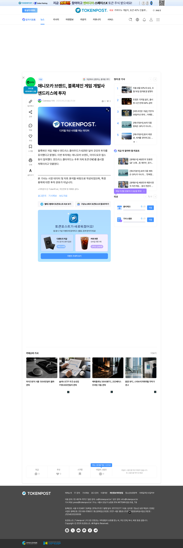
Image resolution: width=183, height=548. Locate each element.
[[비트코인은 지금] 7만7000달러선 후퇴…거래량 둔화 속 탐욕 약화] (127, 115)
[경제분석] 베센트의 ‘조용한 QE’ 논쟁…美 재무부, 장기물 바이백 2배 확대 (141, 163)
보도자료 (63, 195)
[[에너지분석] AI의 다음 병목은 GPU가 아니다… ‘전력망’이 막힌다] (127, 127)
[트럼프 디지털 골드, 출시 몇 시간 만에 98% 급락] (127, 104)
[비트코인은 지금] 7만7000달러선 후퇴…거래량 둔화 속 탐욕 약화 (143, 114)
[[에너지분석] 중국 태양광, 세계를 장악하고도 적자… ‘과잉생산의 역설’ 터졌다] (127, 139)
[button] (155, 79)
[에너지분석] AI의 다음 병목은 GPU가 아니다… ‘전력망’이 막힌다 (143, 126)
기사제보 (52, 195)
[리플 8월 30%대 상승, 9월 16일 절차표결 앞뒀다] (127, 92)
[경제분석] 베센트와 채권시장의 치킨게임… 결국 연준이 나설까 (142, 186)
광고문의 (42, 195)
